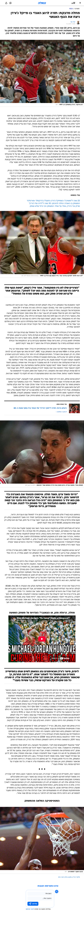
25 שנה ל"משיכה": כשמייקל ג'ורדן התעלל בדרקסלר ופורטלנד (53, 201)
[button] (73, 3)
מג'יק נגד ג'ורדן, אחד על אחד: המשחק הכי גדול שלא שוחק (55, 206)
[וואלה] (42, 3)
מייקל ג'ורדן (76, 877)
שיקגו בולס (68, 877)
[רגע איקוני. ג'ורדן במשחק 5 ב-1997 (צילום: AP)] (42, 73)
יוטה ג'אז (61, 877)
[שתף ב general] (6, 3)
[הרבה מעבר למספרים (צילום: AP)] (42, 840)
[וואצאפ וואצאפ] (10, 3)
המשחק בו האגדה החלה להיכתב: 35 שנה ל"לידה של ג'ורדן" (54, 203)
